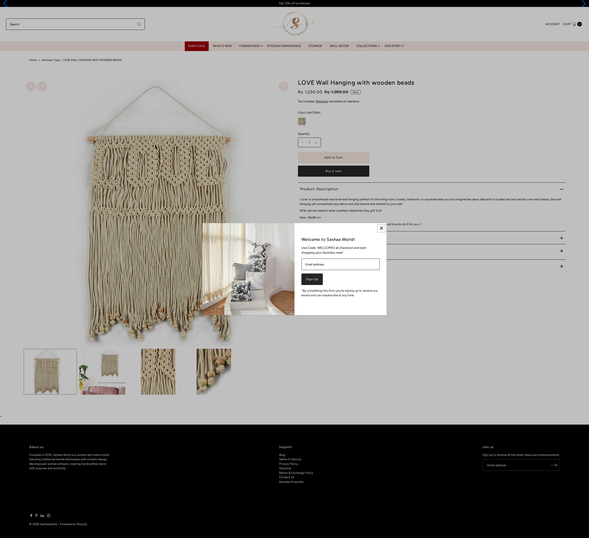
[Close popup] (381, 228)
